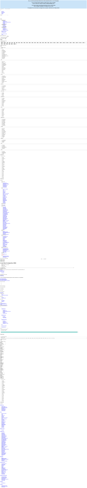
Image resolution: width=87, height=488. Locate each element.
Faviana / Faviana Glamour (6, 193)
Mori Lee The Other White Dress (6, 223)
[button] (4, 20)
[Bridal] (3, 342)
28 (43, 42)
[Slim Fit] (2, 371)
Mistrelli (3, 446)
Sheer (3, 88)
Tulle (2, 116)
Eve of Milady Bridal (5, 213)
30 (46, 42)
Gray (2, 176)
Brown (3, 398)
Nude (3, 173)
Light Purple (3, 389)
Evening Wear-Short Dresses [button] (5, 247)
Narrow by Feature (3, 47)
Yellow (3, 157)
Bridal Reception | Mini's (5, 183)
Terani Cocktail (3, 480)
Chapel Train (3, 120)
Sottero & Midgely (5, 227)
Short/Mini (3, 123)
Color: (1, 268)
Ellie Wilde (3, 416)
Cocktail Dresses (3, 410)
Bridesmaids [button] (1, 456)
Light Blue (3, 385)
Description (3, 272)
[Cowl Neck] (2, 366)
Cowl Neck (3, 128)
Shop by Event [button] (3, 181)
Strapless (3, 153)
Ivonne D (4, 239)
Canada (1, 304)
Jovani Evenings (5, 240)
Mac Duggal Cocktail (5, 249)
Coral (3, 395)
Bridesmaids (3, 50)
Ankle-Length (3, 119)
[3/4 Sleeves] (2, 373)
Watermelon (3, 169)
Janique (2, 467)
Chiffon (3, 109)
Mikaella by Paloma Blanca (6, 220)
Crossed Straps (4, 86)
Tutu (2, 72)
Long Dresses (3, 65)
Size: (0, 267)
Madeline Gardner (5, 216)
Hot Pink (3, 391)
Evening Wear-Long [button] (2, 462)
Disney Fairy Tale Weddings (6, 212)
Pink (2, 167)
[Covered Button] (2, 351)
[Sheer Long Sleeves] (2, 374)
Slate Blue (3, 162)
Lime (2, 383)
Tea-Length (3, 124)
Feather (3, 110)
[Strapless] (2, 377)
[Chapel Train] (1, 364)
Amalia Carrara (3, 435)
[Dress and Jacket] (2, 346)
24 (38, 42)
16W (55, 42)
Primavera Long (4, 200)
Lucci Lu (3, 421)
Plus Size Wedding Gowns (4, 407)
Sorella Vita (4, 233)
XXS (84, 42)
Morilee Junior (3, 459)
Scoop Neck (3, 134)
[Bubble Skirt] (2, 348)
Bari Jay (4, 231)
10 (19, 42)
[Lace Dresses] (2, 347)
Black (3, 175)
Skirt (2, 70)
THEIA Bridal (3, 454)
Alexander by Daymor (5, 236)
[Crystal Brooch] (1, 359)
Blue (2, 163)
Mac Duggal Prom (5, 197)
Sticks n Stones (4, 251)
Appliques (3, 98)
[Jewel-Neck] (2, 368)
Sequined (3, 114)
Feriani (3, 238)
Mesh (3, 112)
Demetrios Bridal (5, 211)
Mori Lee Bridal (4, 222)
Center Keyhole (4, 77)
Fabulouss (4, 192)
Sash (2, 105)
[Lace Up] (2, 352)
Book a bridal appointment (3, 278)
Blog (2, 324)
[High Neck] (2, 367)
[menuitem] (44, 11)
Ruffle (3, 104)
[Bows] (1, 358)
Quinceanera (3, 57)
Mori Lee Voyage (3, 449)
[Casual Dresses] (3, 343)
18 (30, 42)
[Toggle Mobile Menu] (0, 306)
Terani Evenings (3, 473)
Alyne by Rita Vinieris (5, 209)
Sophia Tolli (4, 226)
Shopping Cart (3, 12)
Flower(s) (3, 102)
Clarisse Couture (5, 237)
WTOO (4, 229)
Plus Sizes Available (4, 81)
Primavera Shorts (5, 250)
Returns (2, 294)
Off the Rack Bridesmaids (6, 234)
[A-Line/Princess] (2, 369)
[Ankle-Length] (1, 363)
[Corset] (2, 350)
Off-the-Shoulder (4, 131)
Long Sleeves (3, 146)
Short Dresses (3, 69)
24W (68, 42)
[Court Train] (1, 365)
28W (74, 42)
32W (81, 42)
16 (27, 42)
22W (64, 42)
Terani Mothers (4, 246)
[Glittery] (1, 354)
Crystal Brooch (4, 100)
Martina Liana (4, 219)
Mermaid (3, 141)
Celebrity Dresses (4, 76)
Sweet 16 (3, 58)
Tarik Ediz (4, 245)
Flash (2, 418)
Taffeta (3, 115)
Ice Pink (3, 166)
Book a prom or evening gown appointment (5, 280)
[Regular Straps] (2, 376)
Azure (3, 190)
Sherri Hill (4, 201)
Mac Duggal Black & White (6, 242)
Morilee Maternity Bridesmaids (6, 232)
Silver (3, 400)
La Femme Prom (5, 196)
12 (22, 42)
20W (61, 42)
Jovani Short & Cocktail (4, 477)
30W (77, 42)
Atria (3, 189)
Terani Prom (4, 202)
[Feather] (1, 361)
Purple (3, 164)
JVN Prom (4, 195)
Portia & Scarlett (4, 424)
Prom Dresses (3, 56)
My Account (3, 300)
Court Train (3, 121)
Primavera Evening (5, 244)
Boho (3, 62)
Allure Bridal (4, 207)
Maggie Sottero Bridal (5, 218)
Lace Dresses (3, 63)
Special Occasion (5, 186)
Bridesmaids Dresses (5, 185)
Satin (2, 113)
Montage (4, 243)
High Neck (3, 129)
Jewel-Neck (3, 130)
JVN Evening (3, 468)
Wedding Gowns (3, 406)
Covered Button (4, 85)
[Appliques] (1, 357)
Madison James (3, 443)
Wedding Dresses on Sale (4, 485)
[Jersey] (1, 362)
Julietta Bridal (4, 215)
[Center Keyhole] (2, 349)
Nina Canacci (4, 199)
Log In (2, 13)
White (3, 177)
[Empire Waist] (2, 370)
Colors (3, 191)
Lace (2, 111)
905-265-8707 (1, 292)
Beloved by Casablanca (5, 210)
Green (3, 159)
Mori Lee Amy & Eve (5, 221)
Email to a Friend (2, 271)
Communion (3, 52)
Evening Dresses (3, 409)
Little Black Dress (4, 64)
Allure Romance (5, 208)
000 (2, 42)
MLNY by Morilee (4, 471)
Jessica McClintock (5, 214)
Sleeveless (3, 148)
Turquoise (3, 161)
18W (58, 42)
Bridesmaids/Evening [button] (4, 319)
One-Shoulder (3, 132)
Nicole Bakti (4, 198)
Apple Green (3, 158)
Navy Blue (3, 387)
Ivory (3, 396)
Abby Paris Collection (4, 413)
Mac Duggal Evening (4, 470)
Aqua (3, 160)
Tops (2, 71)
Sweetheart (3, 136)
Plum (2, 393)
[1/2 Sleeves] (2, 372)
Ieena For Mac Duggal (5, 194)
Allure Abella (3, 432)
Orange (3, 171)
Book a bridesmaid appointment (3, 279)
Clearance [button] (1, 484)
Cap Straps (3, 151)
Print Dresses (3, 67)
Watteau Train (3, 125)
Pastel (3, 95)
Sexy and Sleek (4, 68)
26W (71, 42)
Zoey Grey (3, 427)
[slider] (78, 332)
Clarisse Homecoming (5, 248)
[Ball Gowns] (2, 345)
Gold (2, 174)
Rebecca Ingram (4, 225)
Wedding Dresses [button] (3, 205)
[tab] (44, 184)
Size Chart (1, 270)
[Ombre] (1, 356)
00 (5, 42)
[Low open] (2, 353)
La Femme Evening (5, 241)
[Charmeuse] (1, 360)
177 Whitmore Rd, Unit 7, (3, 303)
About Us (3, 297)
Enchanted (3, 465)
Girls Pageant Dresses (4, 54)
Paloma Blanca (4, 224)
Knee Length (3, 122)
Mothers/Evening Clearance (6, 256)
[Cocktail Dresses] (3, 344)
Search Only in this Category (4, 37)
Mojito (3, 381)
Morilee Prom (3, 422)
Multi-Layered (3, 79)
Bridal (3, 49)
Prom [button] (2, 187)
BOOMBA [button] (3, 252)
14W (52, 42)
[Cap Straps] (2, 375)
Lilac (2, 165)
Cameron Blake (3, 464)
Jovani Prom (3, 419)
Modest (3, 66)
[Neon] (1, 355)
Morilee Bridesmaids (4, 458)
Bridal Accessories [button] (4, 203)
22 (35, 42)
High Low (3, 78)
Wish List (3, 11)
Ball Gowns (3, 61)
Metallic (3, 93)
